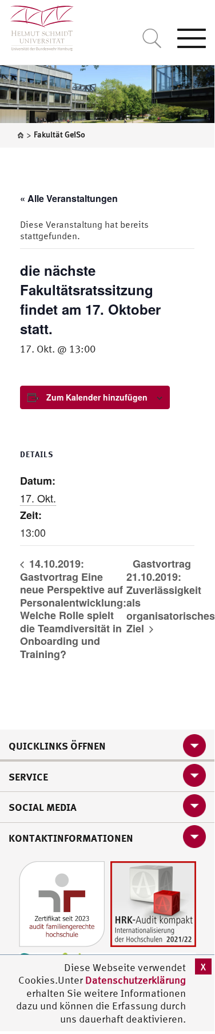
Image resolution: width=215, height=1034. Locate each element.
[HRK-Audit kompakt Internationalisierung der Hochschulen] (153, 903)
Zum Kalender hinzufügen (97, 397)
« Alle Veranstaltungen (69, 198)
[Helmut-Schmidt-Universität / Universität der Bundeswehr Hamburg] (37, 25)
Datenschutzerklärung (135, 980)
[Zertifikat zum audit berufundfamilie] (62, 903)
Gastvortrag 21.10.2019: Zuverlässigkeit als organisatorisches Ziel (170, 596)
